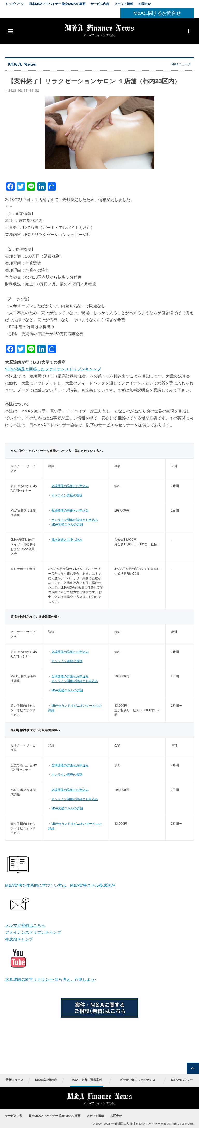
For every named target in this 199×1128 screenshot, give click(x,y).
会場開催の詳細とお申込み (70, 486)
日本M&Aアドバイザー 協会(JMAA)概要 (57, 4)
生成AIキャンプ (19, 939)
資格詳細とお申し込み (66, 540)
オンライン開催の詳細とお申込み (74, 520)
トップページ (14, 4)
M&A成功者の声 (46, 1080)
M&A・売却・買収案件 (87, 1080)
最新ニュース (14, 1080)
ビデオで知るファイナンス (137, 1080)
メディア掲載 (124, 4)
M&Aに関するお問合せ (157, 13)
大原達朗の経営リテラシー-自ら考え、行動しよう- (50, 979)
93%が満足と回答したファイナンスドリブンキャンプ (53, 369)
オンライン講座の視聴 (66, 495)
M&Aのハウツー (182, 1080)
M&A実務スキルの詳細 (67, 524)
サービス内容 (100, 4)
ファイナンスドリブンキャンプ (33, 932)
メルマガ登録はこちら (25, 925)
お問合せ (144, 4)
